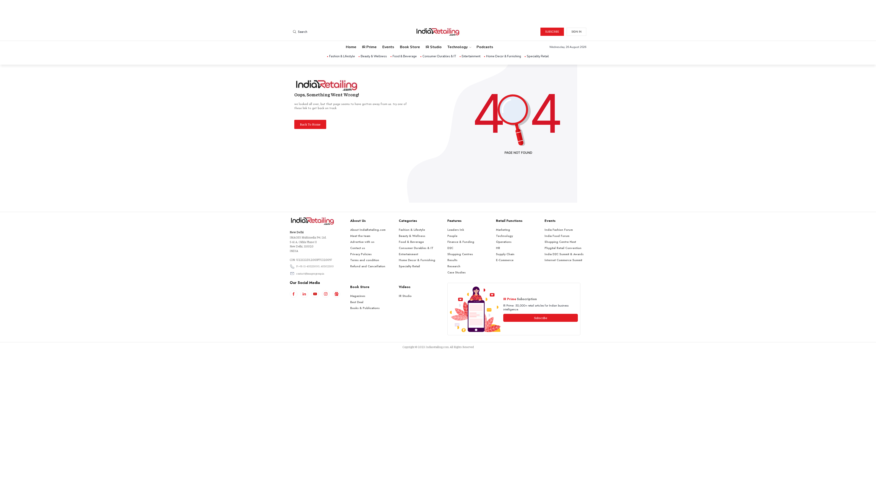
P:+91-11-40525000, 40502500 (315, 266)
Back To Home (310, 124)
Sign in (576, 32)
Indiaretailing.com (437, 347)
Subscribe (552, 32)
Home (351, 47)
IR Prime (369, 47)
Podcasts (485, 47)
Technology (457, 47)
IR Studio (434, 47)
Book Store (410, 47)
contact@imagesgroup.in (310, 273)
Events (388, 47)
